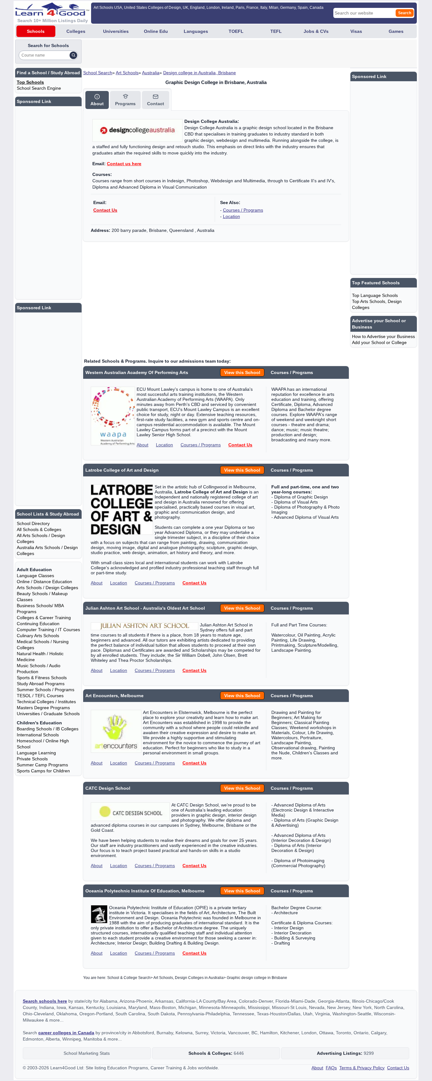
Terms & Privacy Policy (362, 1067)
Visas (356, 31)
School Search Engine (39, 88)
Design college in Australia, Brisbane (199, 72)
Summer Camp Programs (42, 764)
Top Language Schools (375, 295)
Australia (150, 72)
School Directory (33, 523)
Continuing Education (38, 623)
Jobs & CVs (316, 31)
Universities (116, 31)
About (142, 444)
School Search (97, 72)
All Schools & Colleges (39, 529)
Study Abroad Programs (41, 683)
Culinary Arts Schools (38, 635)
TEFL (276, 31)
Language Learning (36, 752)
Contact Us (105, 210)
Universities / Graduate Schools (48, 713)
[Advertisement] (198, 53)
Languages (196, 31)
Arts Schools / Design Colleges (47, 587)
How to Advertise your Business (383, 336)
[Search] (73, 55)
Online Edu (156, 31)
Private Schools (32, 758)
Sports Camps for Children (43, 770)
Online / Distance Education (44, 581)
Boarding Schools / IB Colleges (47, 728)
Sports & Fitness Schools (42, 677)
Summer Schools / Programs (45, 689)
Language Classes (35, 575)
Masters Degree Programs (43, 707)
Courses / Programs (243, 210)
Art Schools (127, 72)
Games (396, 31)
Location (231, 216)
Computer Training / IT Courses (48, 629)
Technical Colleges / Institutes (46, 701)
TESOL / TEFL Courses (40, 695)
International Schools (38, 734)
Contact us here (124, 163)
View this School (242, 372)
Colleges (75, 31)
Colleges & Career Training (44, 617)
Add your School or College (379, 342)
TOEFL (236, 31)
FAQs (331, 1067)
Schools (36, 31)
